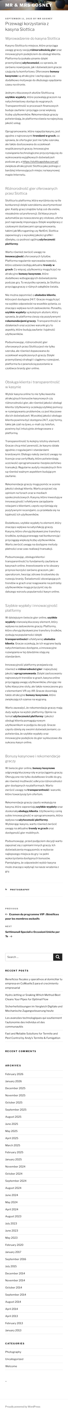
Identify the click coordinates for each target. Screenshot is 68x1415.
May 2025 (11, 1131)
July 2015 (11, 1266)
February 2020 (14, 1245)
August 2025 (13, 1116)
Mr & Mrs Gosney (28, 5)
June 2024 (11, 1195)
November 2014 (15, 1280)
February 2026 (14, 1074)
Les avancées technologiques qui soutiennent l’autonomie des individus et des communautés (33, 1022)
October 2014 (13, 1287)
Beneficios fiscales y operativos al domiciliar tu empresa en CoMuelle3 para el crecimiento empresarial (33, 984)
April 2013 (11, 1316)
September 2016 (15, 1259)
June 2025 (11, 1124)
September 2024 (16, 1180)
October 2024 (13, 1173)
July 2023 (11, 1223)
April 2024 (11, 1209)
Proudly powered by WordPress (22, 1406)
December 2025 (15, 1088)
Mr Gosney (45, 18)
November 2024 (15, 1166)
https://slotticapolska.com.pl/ (40, 161)
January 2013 (13, 1330)
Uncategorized (14, 1359)
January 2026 (13, 1081)
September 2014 (15, 1294)
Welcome (11, 1366)
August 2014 (13, 1301)
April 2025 (11, 1138)
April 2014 (11, 1309)
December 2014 (15, 1273)
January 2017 (13, 1252)
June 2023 (11, 1230)
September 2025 (16, 1109)
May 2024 (11, 1202)
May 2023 (11, 1237)
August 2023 (13, 1216)
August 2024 (13, 1188)
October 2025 (13, 1102)
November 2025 (15, 1095)
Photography (20, 889)
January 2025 (13, 1159)
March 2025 (12, 1145)
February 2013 (14, 1323)
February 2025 (14, 1152)
